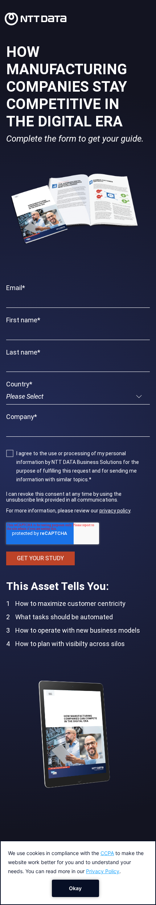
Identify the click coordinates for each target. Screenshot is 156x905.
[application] (78, 873)
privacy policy (114, 511)
